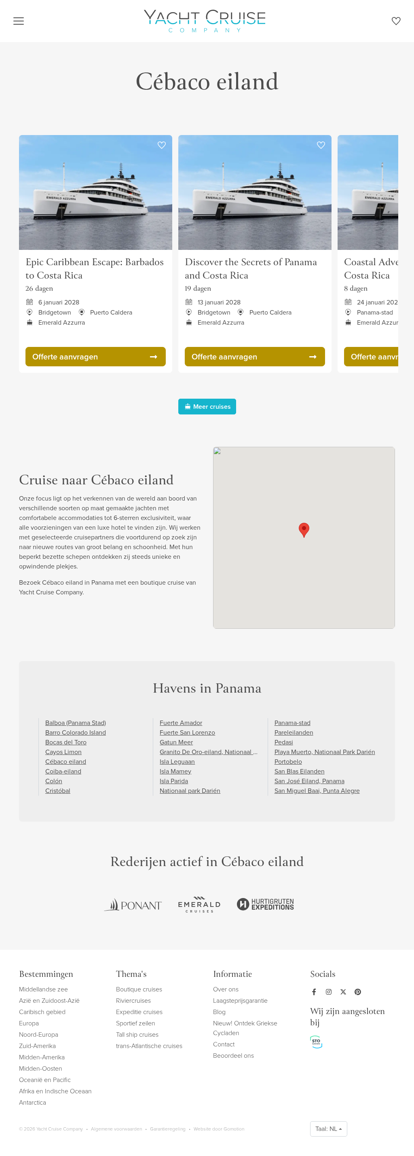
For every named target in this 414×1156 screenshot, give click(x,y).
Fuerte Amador (181, 722)
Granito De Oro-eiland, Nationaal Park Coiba (221, 752)
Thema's (131, 975)
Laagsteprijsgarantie (240, 1000)
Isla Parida (174, 781)
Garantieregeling (168, 1129)
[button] (304, 530)
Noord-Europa (38, 1034)
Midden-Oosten (40, 1068)
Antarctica (32, 1102)
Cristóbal (57, 790)
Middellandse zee (43, 989)
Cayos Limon (63, 752)
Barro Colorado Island (75, 732)
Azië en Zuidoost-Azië (49, 1000)
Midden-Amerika (42, 1057)
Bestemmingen (46, 975)
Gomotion (234, 1129)
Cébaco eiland (65, 761)
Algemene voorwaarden (116, 1129)
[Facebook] (315, 992)
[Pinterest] (359, 992)
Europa (29, 1023)
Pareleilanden (294, 732)
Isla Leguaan (177, 761)
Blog (219, 1012)
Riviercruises (133, 1000)
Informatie (232, 975)
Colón (53, 781)
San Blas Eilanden (300, 771)
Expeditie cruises (139, 1012)
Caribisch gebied (42, 1012)
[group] (133, 904)
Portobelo (288, 761)
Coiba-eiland (63, 771)
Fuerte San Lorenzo (187, 732)
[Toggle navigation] (18, 21)
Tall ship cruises (137, 1034)
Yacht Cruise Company (204, 21)
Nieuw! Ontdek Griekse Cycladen (245, 1028)
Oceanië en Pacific (45, 1079)
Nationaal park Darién (190, 790)
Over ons (226, 989)
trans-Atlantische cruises (149, 1045)
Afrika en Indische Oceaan (55, 1091)
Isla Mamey (175, 771)
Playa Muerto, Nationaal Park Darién (325, 752)
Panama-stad (292, 722)
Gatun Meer (176, 742)
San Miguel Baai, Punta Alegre (317, 790)
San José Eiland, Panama (309, 781)
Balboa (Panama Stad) (75, 722)
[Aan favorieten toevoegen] (162, 146)
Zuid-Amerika (37, 1045)
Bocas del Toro (66, 742)
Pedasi (284, 742)
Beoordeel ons (233, 1055)
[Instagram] (330, 992)
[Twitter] (345, 992)
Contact (223, 1044)
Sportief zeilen (135, 1023)
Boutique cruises (139, 989)
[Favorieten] (396, 22)
